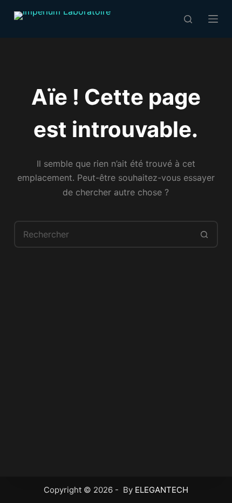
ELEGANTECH (161, 490)
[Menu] (213, 19)
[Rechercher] (188, 19)
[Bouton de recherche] (204, 234)
